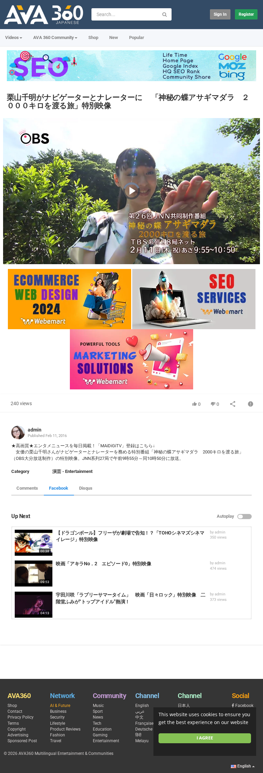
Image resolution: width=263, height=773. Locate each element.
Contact (15, 711)
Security (57, 717)
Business (58, 711)
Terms (13, 723)
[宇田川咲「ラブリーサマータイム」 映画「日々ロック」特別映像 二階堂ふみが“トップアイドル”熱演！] (33, 605)
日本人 (184, 705)
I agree (205, 738)
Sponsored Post (22, 740)
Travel (55, 740)
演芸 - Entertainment (72, 471)
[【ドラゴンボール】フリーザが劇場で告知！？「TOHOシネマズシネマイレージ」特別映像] (33, 543)
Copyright (17, 729)
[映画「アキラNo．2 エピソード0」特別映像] (33, 574)
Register (246, 14)
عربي (140, 711)
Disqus (85, 488)
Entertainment (106, 740)
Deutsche (143, 729)
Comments (27, 488)
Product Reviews (65, 729)
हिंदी (138, 735)
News (98, 717)
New (113, 37)
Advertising (18, 735)
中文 (139, 717)
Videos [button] (12, 37)
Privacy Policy (21, 717)
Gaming (100, 735)
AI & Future (60, 705)
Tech (97, 723)
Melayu (142, 740)
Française (144, 723)
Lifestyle (57, 723)
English (142, 705)
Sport (98, 711)
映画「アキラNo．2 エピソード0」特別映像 (103, 563)
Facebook (58, 488)
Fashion (57, 735)
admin (34, 430)
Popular (136, 37)
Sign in (220, 14)
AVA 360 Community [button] (53, 37)
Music (98, 705)
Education (102, 729)
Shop (93, 37)
